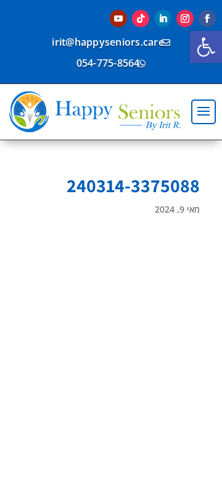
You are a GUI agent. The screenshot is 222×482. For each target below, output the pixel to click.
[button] (206, 47)
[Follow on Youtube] (118, 18)
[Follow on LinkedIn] (162, 18)
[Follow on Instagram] (185, 18)
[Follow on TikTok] (140, 18)
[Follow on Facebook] (207, 18)
